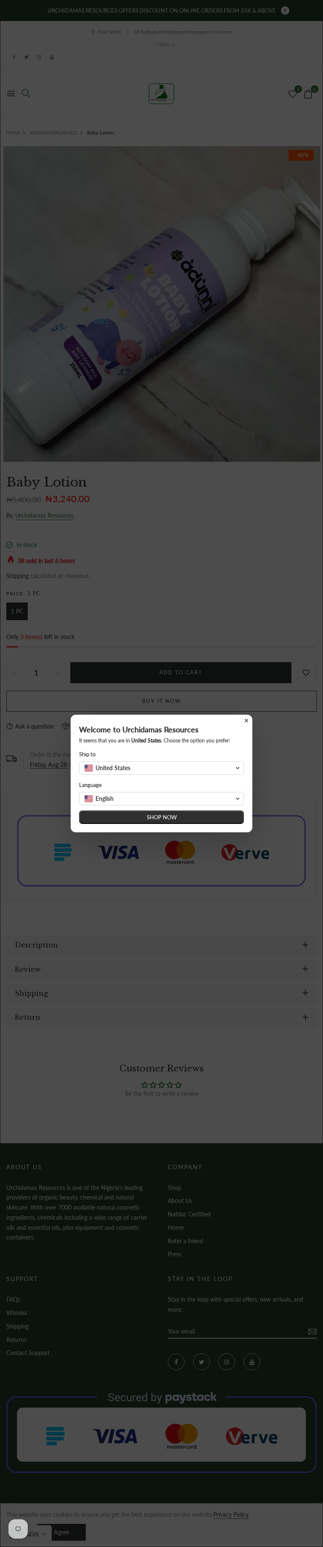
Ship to (87, 754)
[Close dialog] (246, 720)
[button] (161, 768)
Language (90, 784)
